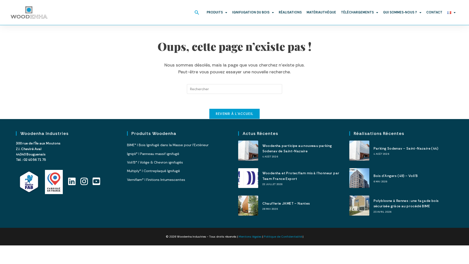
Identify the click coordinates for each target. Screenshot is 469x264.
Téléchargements (357, 12)
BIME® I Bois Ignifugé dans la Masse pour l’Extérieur (168, 145)
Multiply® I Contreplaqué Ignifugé (153, 171)
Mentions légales (250, 237)
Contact (434, 12)
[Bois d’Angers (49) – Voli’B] (359, 178)
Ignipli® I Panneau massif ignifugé (153, 154)
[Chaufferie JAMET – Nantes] (248, 206)
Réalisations (290, 12)
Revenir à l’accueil (235, 114)
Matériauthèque (321, 12)
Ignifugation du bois (250, 12)
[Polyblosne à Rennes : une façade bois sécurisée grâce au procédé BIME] (359, 206)
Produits (215, 12)
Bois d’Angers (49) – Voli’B (395, 176)
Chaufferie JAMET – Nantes (286, 203)
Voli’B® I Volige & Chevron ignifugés (155, 162)
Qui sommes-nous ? (400, 12)
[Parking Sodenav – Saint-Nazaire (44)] (359, 151)
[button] (197, 12)
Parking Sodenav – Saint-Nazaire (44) (405, 148)
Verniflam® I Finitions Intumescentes (156, 179)
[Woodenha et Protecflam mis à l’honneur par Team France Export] (248, 178)
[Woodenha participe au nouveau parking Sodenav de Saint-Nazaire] (248, 151)
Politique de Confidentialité (283, 237)
